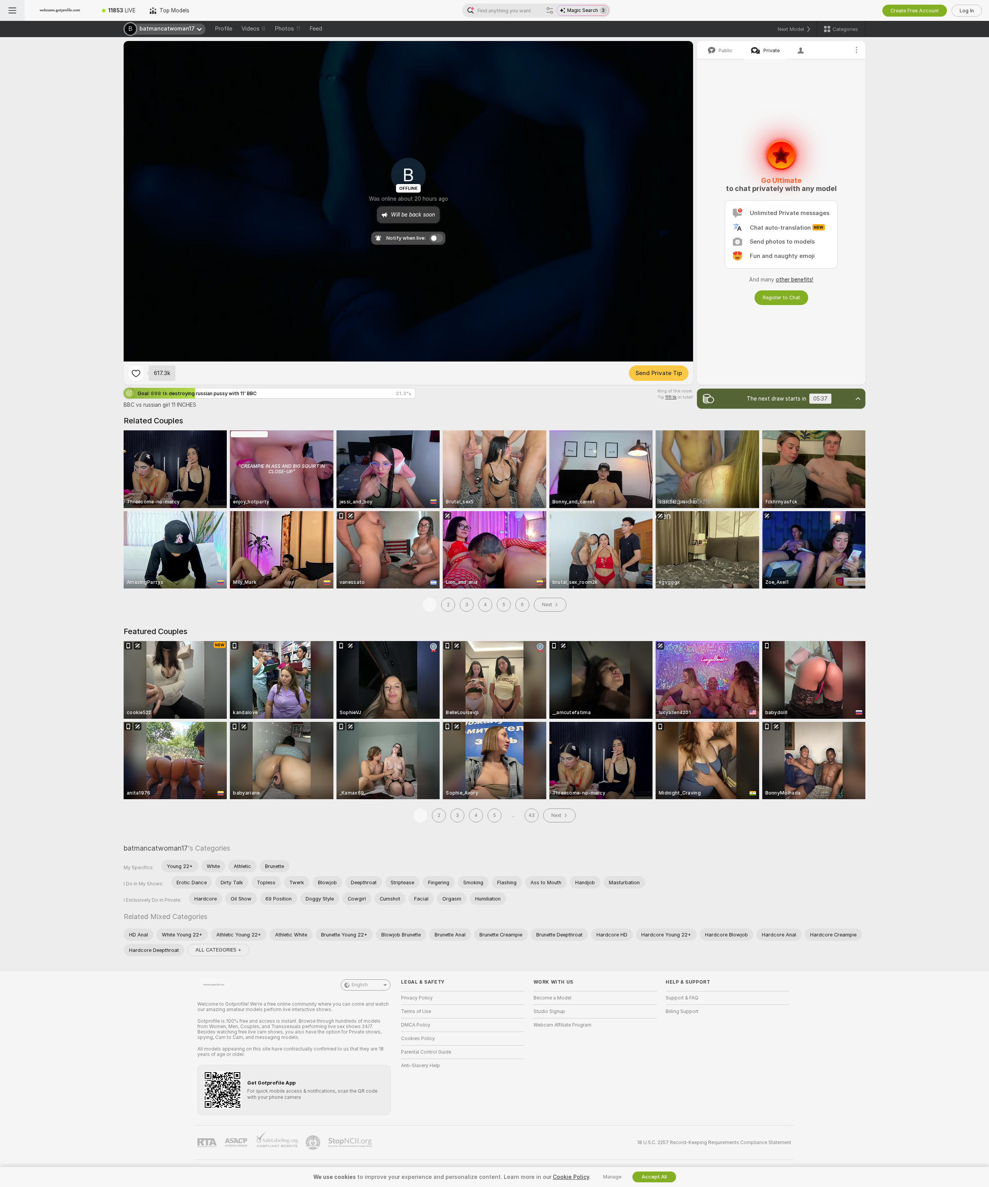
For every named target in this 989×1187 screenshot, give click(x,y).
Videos (253, 28)
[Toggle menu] (12, 10)
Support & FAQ (682, 998)
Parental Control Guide (426, 1052)
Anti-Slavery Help (420, 1065)
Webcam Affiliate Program (562, 1025)
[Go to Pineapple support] (314, 1142)
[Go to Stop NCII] (351, 1142)
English (360, 984)
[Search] (549, 10)
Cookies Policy (418, 1038)
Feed (315, 28)
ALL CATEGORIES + (218, 950)
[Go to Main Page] (60, 10)
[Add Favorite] (136, 373)
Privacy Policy (417, 998)
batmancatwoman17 (156, 848)
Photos (287, 28)
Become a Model (552, 998)
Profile (223, 28)
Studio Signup (549, 1011)
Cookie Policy (571, 1177)
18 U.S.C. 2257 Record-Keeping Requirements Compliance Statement (714, 1142)
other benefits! (794, 279)
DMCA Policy (415, 1025)
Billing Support (682, 1011)
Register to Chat (781, 297)
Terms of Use (416, 1011)
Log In (967, 11)
